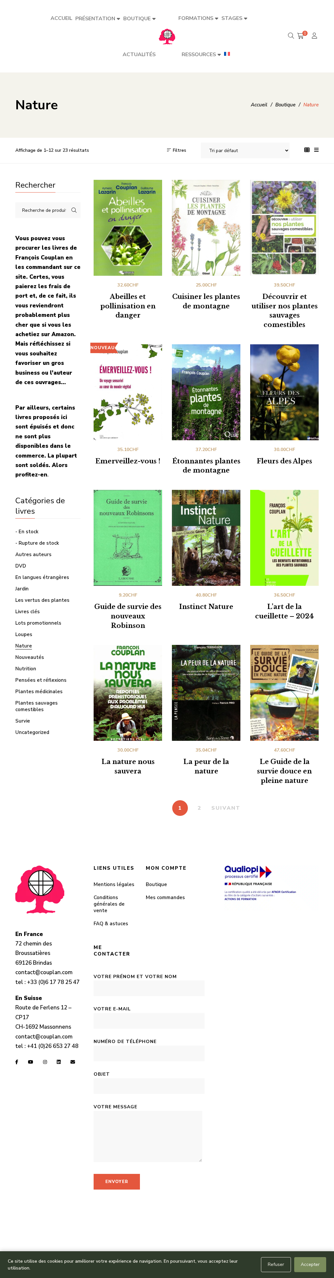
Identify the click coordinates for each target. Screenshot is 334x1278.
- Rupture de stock (37, 543)
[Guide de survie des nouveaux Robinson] (128, 538)
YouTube (30, 1062)
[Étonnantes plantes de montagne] (206, 392)
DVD (20, 566)
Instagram (45, 1062)
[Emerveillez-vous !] (128, 392)
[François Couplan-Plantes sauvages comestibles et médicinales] (167, 36)
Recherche (74, 210)
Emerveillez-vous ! (127, 461)
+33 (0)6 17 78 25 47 (53, 982)
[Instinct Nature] (206, 538)
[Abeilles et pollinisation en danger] (128, 228)
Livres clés (27, 611)
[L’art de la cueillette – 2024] (284, 538)
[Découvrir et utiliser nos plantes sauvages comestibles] (284, 228)
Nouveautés (29, 657)
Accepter (310, 1264)
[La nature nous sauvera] (128, 693)
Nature (23, 646)
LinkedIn (59, 1062)
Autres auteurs (33, 554)
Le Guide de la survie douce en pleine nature (284, 771)
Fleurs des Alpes (284, 461)
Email (72, 1062)
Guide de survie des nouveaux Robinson (127, 616)
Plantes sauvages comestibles (36, 706)
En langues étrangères (42, 577)
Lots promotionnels (38, 623)
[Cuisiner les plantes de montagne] (206, 228)
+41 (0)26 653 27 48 (52, 1046)
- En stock (26, 531)
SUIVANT (225, 808)
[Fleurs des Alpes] (284, 392)
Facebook (16, 1062)
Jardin (22, 588)
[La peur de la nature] (206, 693)
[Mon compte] (315, 36)
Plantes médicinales (39, 691)
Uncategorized (32, 732)
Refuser (276, 1264)
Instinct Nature (206, 607)
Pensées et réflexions (41, 680)
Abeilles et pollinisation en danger (128, 306)
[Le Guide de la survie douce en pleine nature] (284, 693)
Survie (22, 721)
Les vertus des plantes (42, 600)
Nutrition (25, 668)
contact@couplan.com (43, 972)
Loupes (23, 634)
